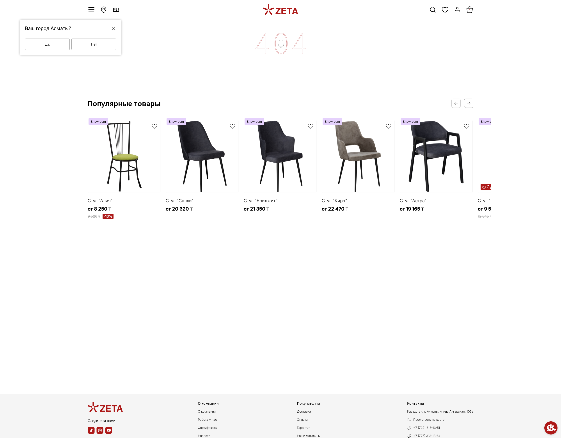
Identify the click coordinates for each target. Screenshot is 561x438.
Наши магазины (308, 436)
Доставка (304, 411)
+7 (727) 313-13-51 (426, 427)
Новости (204, 436)
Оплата (302, 419)
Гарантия (303, 427)
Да (47, 44)
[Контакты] (550, 427)
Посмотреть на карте (428, 419)
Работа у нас (207, 419)
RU (116, 9)
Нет (94, 44)
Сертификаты (207, 427)
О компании (207, 411)
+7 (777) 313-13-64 (426, 436)
